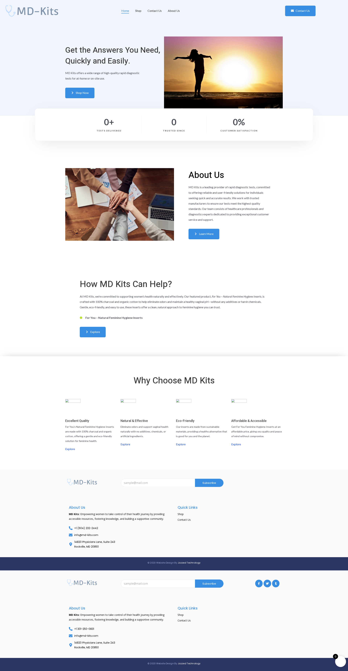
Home (125, 10)
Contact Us (155, 10)
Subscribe (209, 483)
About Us (174, 10)
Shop (138, 10)
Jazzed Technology (189, 562)
